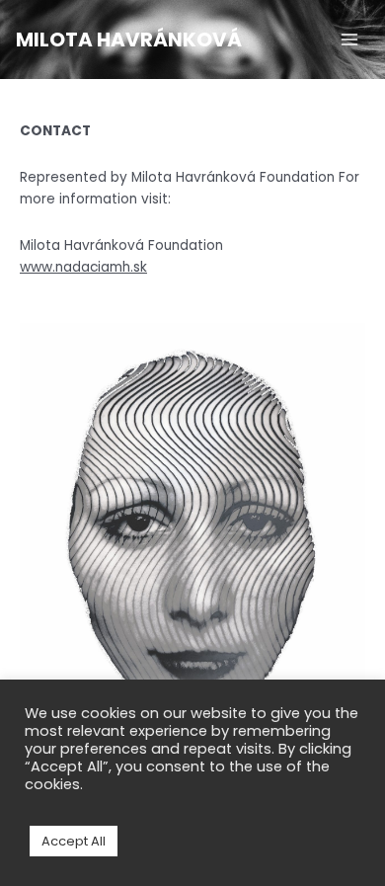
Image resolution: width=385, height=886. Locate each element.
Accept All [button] (73, 841)
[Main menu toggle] (350, 40)
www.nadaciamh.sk (83, 267)
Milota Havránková (129, 39)
